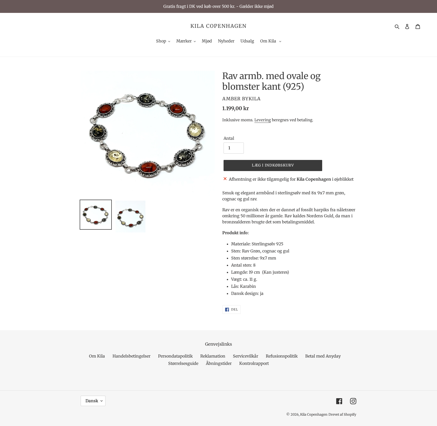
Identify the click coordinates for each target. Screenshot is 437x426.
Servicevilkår (245, 356)
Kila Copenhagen (218, 26)
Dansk (91, 400)
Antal (229, 138)
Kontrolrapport (254, 363)
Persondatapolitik (175, 356)
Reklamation (212, 356)
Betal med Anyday (323, 356)
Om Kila (97, 356)
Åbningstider (219, 363)
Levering (262, 119)
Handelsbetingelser (131, 356)
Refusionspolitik (282, 356)
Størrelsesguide (183, 363)
